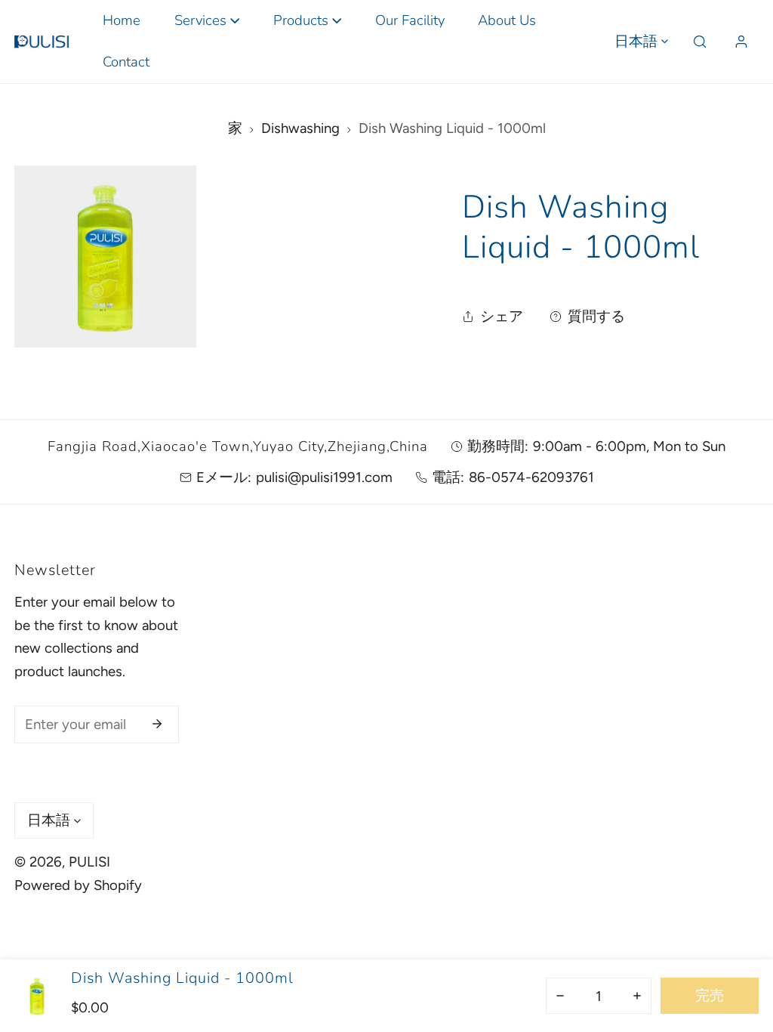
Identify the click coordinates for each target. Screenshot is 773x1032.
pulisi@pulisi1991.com (324, 477)
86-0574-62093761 (531, 477)
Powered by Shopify (78, 885)
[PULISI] (41, 41)
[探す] (700, 42)
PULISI (89, 861)
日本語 (636, 41)
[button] (206, 21)
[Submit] (156, 724)
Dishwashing (300, 128)
